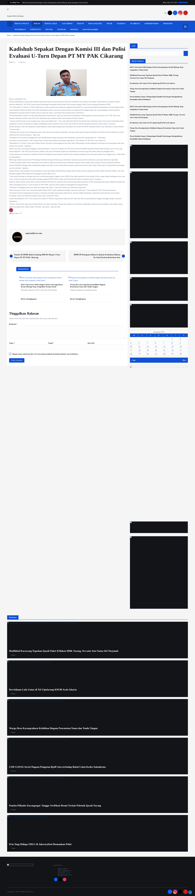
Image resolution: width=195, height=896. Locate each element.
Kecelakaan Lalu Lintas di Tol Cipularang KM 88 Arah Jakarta (152, 83)
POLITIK (49, 29)
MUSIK (109, 23)
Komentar (13, 324)
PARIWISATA (35, 29)
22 (172, 350)
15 (172, 346)
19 (148, 350)
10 (131, 346)
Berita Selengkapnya (29, 299)
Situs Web (90, 343)
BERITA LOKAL (51, 23)
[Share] (190, 892)
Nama (12, 343)
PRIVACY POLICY (22, 23)
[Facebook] (56, 879)
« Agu (133, 360)
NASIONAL (121, 23)
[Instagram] (64, 879)
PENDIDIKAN (20, 29)
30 (181, 354)
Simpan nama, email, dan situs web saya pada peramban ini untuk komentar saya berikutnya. (45, 354)
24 (131, 354)
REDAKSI (74, 29)
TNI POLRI (61, 29)
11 (139, 346)
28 (164, 354)
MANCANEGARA (95, 23)
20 (156, 350)
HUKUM (80, 23)
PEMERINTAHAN (152, 23)
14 (164, 346)
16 (181, 346)
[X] (60, 879)
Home (9, 35)
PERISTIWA (168, 23)
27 (156, 354)
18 (139, 350)
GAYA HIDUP (67, 23)
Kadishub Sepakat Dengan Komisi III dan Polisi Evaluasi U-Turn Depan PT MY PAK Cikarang (44, 35)
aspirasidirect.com (33, 233)
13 (156, 346)
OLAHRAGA (135, 23)
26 (148, 354)
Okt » (184, 360)
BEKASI (37, 23)
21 (164, 350)
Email (51, 343)
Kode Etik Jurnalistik (90, 29)
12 (148, 346)
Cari (133, 46)
